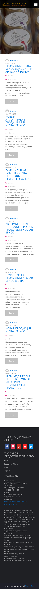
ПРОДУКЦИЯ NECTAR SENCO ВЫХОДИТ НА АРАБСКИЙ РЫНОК (18, 68)
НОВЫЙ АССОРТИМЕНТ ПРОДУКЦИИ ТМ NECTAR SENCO (16, 121)
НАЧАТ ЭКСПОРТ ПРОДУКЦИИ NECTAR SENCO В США (19, 277)
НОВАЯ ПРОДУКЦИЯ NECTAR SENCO (18, 330)
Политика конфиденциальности (15, 501)
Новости (10, 76)
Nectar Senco (14, 60)
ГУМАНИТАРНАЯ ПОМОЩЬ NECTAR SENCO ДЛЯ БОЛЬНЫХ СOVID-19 (18, 175)
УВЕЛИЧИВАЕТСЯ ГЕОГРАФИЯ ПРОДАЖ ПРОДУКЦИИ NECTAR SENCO (19, 228)
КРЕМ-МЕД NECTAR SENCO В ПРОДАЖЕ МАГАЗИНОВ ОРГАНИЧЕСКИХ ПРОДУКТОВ (18, 382)
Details (11, 101)
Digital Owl (29, 586)
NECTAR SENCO (10, 505)
